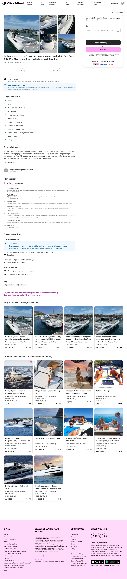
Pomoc (6, 534)
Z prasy (6, 541)
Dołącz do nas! (9, 560)
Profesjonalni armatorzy (11, 546)
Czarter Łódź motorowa (78, 556)
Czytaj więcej (9, 162)
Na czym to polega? (10, 539)
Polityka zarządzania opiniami (13, 568)
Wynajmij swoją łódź (10, 544)
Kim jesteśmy (8, 537)
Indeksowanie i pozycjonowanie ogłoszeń (17, 563)
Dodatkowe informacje (16, 263)
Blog (5, 570)
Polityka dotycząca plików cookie (15, 551)
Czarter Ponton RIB (77, 561)
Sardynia (74, 546)
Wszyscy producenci (78, 566)
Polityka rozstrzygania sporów (14, 565)
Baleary (73, 544)
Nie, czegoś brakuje (33, 295)
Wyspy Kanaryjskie (77, 541)
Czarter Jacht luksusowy (79, 563)
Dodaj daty (11, 255)
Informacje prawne (10, 556)
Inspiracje (114, 3)
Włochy (73, 539)
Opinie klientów (40, 556)
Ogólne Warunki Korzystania (13, 553)
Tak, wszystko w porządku (14, 295)
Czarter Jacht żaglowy (78, 554)
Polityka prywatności (10, 549)
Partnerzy (7, 558)
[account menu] (123, 3)
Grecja (73, 537)
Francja (73, 549)
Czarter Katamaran (77, 558)
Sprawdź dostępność (103, 43)
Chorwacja (74, 534)
